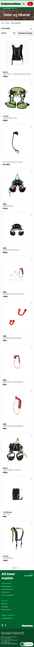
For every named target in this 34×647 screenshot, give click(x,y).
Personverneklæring (7, 595)
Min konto (4, 604)
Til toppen (28, 575)
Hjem (2, 23)
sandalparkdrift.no (7, 618)
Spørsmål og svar (7, 589)
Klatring (7, 23)
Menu (24, 4)
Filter (3, 33)
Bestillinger (4, 607)
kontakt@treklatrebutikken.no (9, 643)
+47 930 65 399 (5, 642)
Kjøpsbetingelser (6, 586)
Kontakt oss (5, 592)
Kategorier (5, 28)
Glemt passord (6, 609)
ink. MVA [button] (29, 644)
